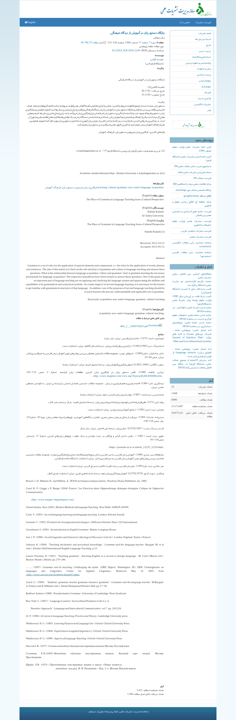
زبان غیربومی (81, 187)
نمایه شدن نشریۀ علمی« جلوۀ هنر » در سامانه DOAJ (191, 309)
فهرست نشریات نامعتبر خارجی (196, 230)
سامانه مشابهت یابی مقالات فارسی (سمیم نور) (191, 254)
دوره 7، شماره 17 (147, 42)
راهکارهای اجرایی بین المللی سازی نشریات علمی (191, 275)
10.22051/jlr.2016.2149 (126, 50)
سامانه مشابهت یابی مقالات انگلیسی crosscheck (191, 244)
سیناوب (92, 711)
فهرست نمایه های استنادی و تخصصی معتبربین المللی (191, 213)
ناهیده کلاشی (157, 59)
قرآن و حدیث (204, 98)
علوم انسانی (205, 80)
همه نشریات (204, 33)
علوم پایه (206, 86)
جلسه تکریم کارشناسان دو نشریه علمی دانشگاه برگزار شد (191, 283)
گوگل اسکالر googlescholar (197, 195)
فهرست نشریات (203, 22)
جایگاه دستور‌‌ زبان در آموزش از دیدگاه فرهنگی (137, 32)
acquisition (158, 187)
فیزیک (207, 92)
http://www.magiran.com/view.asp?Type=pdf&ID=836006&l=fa (128, 375)
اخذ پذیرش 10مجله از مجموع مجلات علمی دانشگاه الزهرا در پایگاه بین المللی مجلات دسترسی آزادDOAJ (191, 364)
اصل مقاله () (92, 42)
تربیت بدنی (205, 50)
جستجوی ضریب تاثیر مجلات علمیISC (192, 166)
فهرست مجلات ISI (202, 178)
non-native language (139, 187)
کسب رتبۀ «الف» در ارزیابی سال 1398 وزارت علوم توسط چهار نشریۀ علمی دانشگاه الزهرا (191, 300)
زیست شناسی (204, 74)
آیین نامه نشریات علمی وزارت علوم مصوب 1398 (191, 148)
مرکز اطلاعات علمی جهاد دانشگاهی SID (192, 183)
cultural (112, 187)
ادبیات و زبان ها (203, 39)
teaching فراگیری (98, 187)
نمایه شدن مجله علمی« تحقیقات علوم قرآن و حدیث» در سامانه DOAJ (191, 317)
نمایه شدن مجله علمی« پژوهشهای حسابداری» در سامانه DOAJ (191, 324)
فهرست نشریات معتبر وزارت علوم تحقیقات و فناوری (191, 223)
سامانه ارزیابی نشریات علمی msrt (194, 172)
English (31, 22)
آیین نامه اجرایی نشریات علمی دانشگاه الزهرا (191, 158)
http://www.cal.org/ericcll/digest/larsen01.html (53, 574)
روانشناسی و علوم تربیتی (198, 62)
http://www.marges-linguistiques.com (52, 499)
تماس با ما (185, 22)
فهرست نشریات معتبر (200, 236)
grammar (122, 187)
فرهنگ (57, 187)
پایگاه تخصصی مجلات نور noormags (193, 190)
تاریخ (208, 44)
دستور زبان (68, 187)
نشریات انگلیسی (202, 104)
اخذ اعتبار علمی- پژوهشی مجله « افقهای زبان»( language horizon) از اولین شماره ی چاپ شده (191, 352)
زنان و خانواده (204, 68)
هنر (209, 110)
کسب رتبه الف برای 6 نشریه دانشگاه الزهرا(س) (191, 290)
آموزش (48, 187)
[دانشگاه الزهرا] (191, 125)
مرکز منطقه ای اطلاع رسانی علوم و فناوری (191, 203)
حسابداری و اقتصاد (201, 56)
